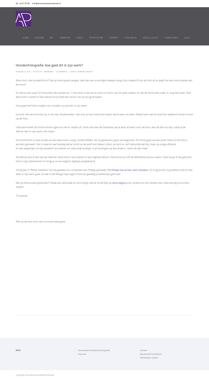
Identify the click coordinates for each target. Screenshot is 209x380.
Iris (51, 37)
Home (26, 37)
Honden (39, 37)
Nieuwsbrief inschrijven (151, 354)
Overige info (171, 37)
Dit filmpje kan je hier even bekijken (128, 170)
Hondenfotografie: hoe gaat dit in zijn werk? (49, 65)
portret (89, 71)
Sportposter (96, 37)
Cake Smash (130, 37)
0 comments (61, 71)
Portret (113, 37)
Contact (143, 350)
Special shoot (150, 37)
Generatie (65, 37)
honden (80, 71)
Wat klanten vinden (149, 357)
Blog (187, 37)
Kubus (79, 37)
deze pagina (119, 182)
